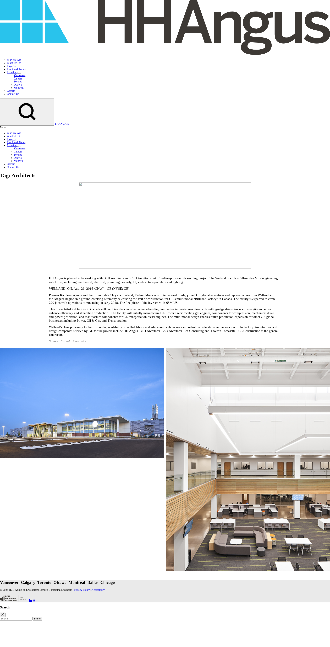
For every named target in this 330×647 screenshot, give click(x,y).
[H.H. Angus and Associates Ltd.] (165, 53)
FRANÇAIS (62, 123)
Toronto (18, 81)
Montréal (19, 87)
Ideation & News (16, 69)
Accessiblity (98, 589)
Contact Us (13, 93)
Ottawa (18, 84)
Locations (12, 72)
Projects (11, 66)
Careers (11, 90)
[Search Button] (27, 112)
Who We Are (14, 59)
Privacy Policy (82, 589)
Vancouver (19, 75)
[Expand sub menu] (19, 73)
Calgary (18, 78)
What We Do (14, 62)
